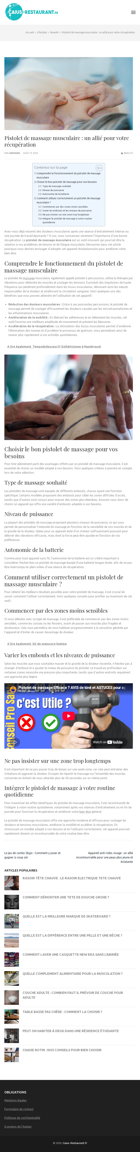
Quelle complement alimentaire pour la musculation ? (72, 973)
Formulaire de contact (19, 1109)
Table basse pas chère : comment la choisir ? (62, 1012)
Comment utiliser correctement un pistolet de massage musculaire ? (68, 200)
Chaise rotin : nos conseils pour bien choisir (62, 1050)
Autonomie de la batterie (55, 194)
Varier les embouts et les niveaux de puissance (67, 210)
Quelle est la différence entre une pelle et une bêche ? (72, 935)
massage (29, 278)
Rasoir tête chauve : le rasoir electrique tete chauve (72, 878)
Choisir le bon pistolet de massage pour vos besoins (67, 181)
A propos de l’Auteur (18, 1126)
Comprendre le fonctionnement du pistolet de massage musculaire (69, 175)
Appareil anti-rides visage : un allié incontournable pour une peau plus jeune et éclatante (104, 857)
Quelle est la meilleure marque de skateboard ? (66, 916)
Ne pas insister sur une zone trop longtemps (65, 214)
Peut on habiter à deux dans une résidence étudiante (71, 1031)
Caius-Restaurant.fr (75, 1143)
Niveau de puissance (53, 190)
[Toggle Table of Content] (97, 168)
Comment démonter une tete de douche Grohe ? (66, 897)
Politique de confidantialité (22, 1117)
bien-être (85, 811)
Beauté (128, 153)
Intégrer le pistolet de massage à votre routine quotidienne (67, 220)
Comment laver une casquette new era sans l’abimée (71, 954)
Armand (14, 153)
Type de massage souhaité (56, 186)
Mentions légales (15, 1100)
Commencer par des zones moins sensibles (65, 206)
